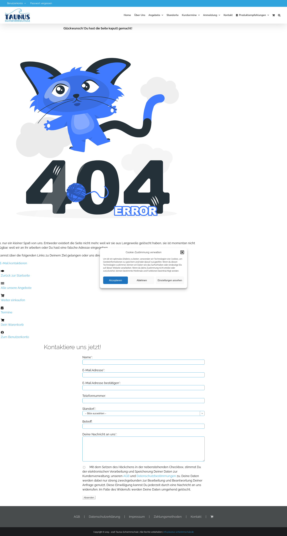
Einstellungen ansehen (170, 280)
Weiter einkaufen (13, 300)
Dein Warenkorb (12, 324)
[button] (182, 252)
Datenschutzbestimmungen (156, 476)
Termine (6, 312)
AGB (126, 476)
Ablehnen (142, 280)
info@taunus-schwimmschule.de (178, 532)
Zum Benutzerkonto (15, 337)
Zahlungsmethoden (168, 516)
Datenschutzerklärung (104, 516)
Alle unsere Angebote (16, 288)
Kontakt (196, 516)
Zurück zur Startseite (15, 275)
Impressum (137, 516)
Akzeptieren (115, 280)
